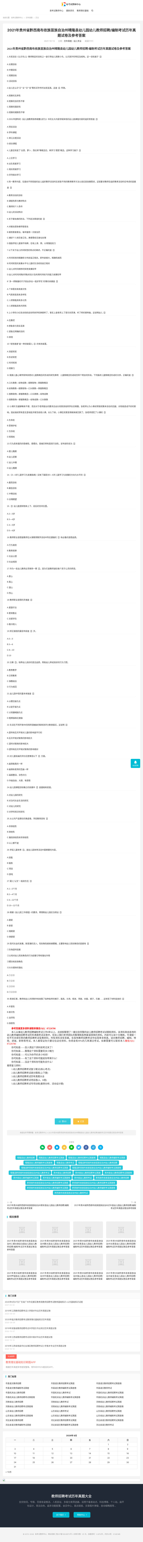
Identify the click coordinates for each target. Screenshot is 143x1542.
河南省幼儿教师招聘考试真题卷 (19, 1406)
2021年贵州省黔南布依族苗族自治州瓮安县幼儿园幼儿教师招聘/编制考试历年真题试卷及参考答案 (121, 1276)
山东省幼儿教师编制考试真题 (63, 1415)
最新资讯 (70, 10)
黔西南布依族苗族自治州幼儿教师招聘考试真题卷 (93, 1183)
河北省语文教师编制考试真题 (18, 1425)
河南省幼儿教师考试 (60, 1402)
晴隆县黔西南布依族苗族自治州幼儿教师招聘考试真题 (44, 1167)
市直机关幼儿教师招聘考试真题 (110, 1392)
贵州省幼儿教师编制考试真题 (26, 1178)
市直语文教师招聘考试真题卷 (109, 1383)
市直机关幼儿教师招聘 (15, 1392)
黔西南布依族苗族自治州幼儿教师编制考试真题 (47, 1188)
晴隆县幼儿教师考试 (65, 1162)
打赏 (80, 1121)
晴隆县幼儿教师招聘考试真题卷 (82, 1157)
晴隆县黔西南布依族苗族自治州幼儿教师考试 (29, 1172)
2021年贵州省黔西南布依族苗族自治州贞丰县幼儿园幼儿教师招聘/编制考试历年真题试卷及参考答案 (105, 1206)
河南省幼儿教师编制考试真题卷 (110, 1406)
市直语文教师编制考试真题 (17, 1388)
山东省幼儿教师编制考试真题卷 (110, 1415)
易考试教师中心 (71, 4)
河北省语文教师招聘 (14, 1420)
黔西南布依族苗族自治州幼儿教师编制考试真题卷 (93, 1188)
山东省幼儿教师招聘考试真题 (109, 1411)
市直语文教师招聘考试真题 (62, 1383)
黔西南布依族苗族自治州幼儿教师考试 (71, 1193)
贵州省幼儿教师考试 (83, 1178)
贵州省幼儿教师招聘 (62, 1172)
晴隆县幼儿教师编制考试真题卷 (39, 1162)
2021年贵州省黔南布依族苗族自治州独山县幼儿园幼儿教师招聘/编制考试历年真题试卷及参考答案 (88, 1276)
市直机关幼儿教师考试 (61, 1392)
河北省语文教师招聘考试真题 (63, 1420)
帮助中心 (82, 1515)
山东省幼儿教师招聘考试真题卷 (19, 1415)
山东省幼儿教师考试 (60, 1411)
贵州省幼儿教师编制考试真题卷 (56, 1178)
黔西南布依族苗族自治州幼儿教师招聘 (112, 1178)
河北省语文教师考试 (105, 1425)
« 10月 (8, 1472)
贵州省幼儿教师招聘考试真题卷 (118, 1172)
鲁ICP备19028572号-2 (65, 1534)
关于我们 (61, 1515)
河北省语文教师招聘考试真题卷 (110, 1420)
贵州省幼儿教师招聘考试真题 (88, 1172)
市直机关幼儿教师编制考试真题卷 (65, 1397)
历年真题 (29, 18)
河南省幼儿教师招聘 (14, 1402)
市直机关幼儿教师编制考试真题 (110, 1397)
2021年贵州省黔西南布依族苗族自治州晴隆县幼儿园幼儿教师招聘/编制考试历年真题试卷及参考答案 (85, 1133)
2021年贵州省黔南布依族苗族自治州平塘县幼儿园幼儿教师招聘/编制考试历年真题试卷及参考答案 (55, 1276)
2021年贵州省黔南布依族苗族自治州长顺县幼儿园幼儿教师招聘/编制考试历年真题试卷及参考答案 (121, 1244)
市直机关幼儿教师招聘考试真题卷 (20, 1397)
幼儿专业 (77, 41)
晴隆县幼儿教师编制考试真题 (112, 1157)
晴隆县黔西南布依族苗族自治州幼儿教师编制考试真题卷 (96, 1167)
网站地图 (51, 1534)
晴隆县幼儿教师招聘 (26, 1157)
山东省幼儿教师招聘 (14, 1411)
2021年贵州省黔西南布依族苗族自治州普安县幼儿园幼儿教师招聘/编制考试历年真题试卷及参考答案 (38, 1206)
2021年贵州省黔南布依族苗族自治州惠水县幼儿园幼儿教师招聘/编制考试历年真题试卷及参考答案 (55, 1244)
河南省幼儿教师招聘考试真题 (109, 1402)
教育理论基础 (83, 10)
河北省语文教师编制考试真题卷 (64, 1425)
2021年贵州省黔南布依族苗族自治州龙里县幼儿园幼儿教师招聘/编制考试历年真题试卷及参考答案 (88, 1244)
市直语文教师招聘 (13, 1383)
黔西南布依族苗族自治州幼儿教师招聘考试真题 (47, 1183)
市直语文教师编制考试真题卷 (63, 1388)
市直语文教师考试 (104, 1388)
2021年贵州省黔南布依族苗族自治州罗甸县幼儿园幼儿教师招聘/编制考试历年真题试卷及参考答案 (22, 1276)
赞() (62, 1121)
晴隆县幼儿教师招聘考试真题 (51, 1157)
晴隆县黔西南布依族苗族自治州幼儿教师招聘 (97, 1162)
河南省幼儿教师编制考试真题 (63, 1406)
